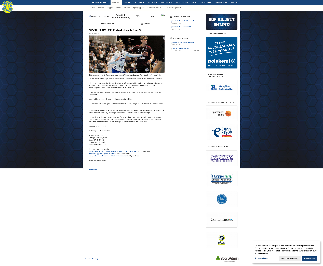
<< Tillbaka (93, 170)
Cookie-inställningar (92, 259)
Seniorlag (151, 2)
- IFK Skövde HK (181, 27)
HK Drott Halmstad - (183, 42)
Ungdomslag (165, 2)
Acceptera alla (309, 259)
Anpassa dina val (261, 258)
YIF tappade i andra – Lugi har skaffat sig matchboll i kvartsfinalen (113, 151)
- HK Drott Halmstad (183, 21)
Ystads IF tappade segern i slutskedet (102, 154)
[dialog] (286, 252)
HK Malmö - (180, 48)
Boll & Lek (139, 2)
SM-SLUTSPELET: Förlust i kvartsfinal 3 (115, 30)
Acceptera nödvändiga (290, 259)
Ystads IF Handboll (101, 2)
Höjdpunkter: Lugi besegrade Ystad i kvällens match (108, 156)
